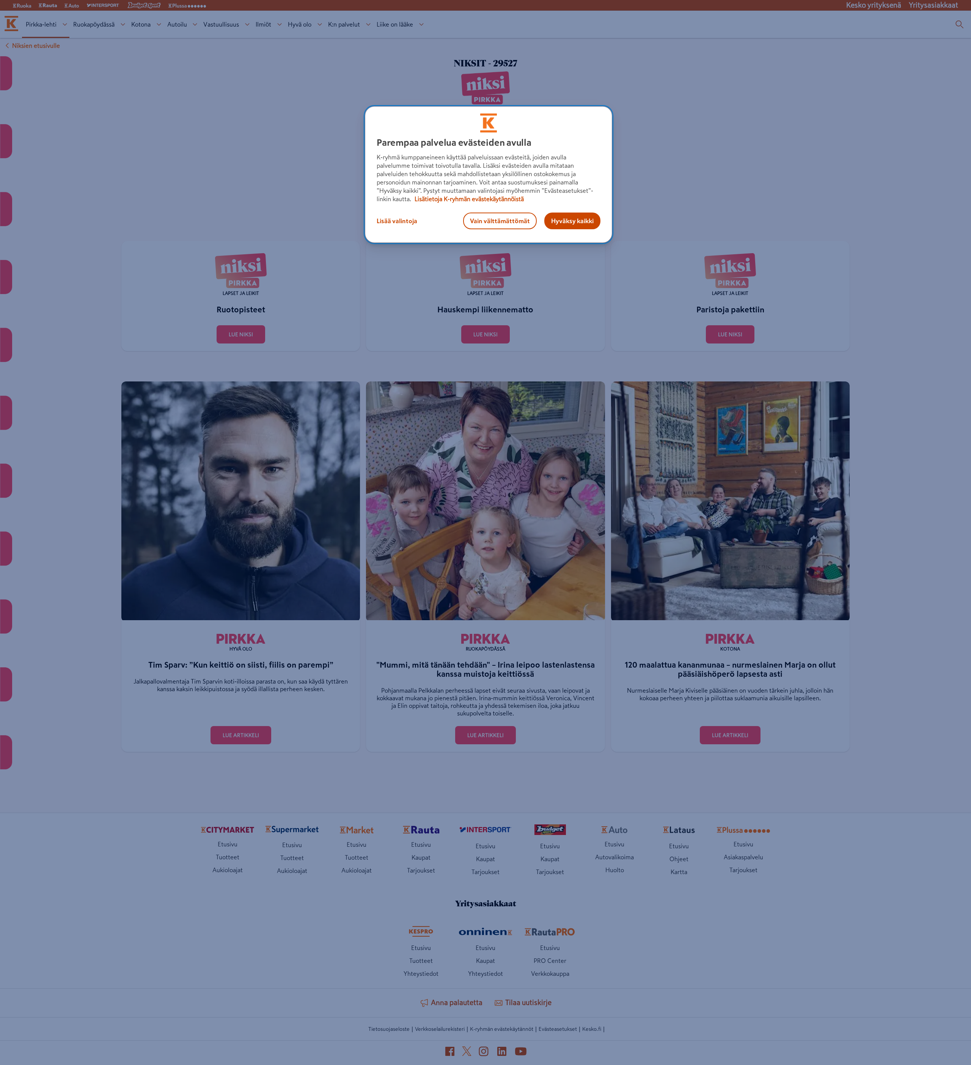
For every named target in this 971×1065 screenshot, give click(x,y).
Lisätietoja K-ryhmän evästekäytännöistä (468, 199)
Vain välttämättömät (500, 221)
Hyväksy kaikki (572, 221)
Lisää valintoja (397, 221)
